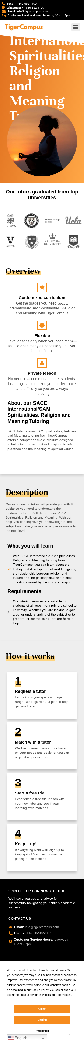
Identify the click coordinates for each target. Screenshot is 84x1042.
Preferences (42, 1031)
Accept (42, 1008)
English (20, 1038)
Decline (42, 1020)
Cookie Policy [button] (40, 990)
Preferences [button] (63, 995)
